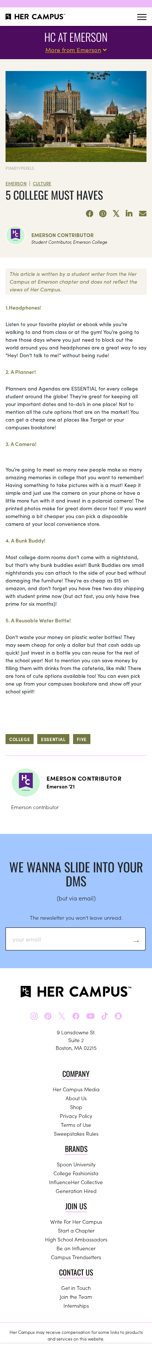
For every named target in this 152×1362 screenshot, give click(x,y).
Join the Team (76, 1296)
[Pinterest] (103, 214)
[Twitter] (116, 214)
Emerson (16, 183)
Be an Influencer (76, 1248)
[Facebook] (89, 214)
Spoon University (76, 1164)
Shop (76, 1107)
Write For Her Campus (76, 1221)
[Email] (142, 214)
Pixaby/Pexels (20, 168)
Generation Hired (76, 1190)
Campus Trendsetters (76, 1257)
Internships (76, 1305)
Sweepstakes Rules (76, 1133)
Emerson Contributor (62, 235)
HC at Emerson (76, 36)
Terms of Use (76, 1124)
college (19, 739)
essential (53, 739)
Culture (42, 183)
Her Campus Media (76, 1089)
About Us (76, 1098)
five (82, 739)
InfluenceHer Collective (76, 1182)
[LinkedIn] (129, 214)
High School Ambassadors (76, 1239)
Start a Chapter (76, 1230)
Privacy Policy (76, 1115)
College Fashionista (76, 1173)
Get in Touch (76, 1287)
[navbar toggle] (141, 17)
